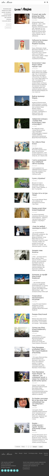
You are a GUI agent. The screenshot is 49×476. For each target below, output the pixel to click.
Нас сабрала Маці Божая (38, 143)
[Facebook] (2, 470)
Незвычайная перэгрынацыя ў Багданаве (38, 297)
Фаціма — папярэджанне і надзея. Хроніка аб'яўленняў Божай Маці (39, 426)
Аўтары (40, 453)
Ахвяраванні (8, 27)
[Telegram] (14, 470)
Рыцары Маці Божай (39, 314)
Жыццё (20, 453)
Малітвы (46, 453)
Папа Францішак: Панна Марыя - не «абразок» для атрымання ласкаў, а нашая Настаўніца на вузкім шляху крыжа (39, 376)
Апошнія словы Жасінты (37, 251)
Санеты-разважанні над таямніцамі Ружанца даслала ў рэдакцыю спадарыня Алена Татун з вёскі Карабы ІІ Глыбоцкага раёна (39, 171)
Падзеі (25, 453)
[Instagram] (8, 470)
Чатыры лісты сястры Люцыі (39, 194)
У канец (41, 446)
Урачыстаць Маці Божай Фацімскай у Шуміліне (39, 329)
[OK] (17, 470)
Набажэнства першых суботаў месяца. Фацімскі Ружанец (40, 42)
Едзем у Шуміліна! (38, 178)
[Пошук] (47, 2)
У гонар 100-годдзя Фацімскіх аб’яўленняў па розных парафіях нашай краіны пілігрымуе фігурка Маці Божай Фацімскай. (40, 307)
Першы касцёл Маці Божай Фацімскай (39, 209)
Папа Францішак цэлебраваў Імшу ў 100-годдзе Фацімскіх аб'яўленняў (39, 350)
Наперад (35, 446)
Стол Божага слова (32, 453)
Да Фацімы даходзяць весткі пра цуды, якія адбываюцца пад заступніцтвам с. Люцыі (40, 401)
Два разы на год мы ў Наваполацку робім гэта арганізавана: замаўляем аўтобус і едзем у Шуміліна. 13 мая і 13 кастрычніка (39, 186)
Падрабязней (26, 468)
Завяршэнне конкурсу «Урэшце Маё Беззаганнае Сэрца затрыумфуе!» (40, 121)
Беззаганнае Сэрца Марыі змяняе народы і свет (39, 64)
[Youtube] (11, 470)
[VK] (5, 470)
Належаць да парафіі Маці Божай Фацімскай (39, 276)
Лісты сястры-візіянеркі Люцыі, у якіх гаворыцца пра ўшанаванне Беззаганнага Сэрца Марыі (39, 202)
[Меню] (44, 2)
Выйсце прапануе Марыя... (38, 97)
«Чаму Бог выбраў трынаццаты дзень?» (39, 227)
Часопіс (46, 455)
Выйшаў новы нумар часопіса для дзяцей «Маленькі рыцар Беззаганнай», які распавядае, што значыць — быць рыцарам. (39, 321)
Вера (16, 453)
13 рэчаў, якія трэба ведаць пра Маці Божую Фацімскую (39, 16)
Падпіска (8, 24)
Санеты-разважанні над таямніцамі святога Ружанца (39, 161)
